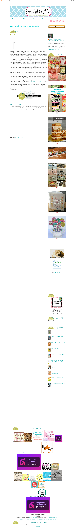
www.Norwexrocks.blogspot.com (36, 81)
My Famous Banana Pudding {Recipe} (58, 342)
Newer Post (12, 134)
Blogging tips (38, 526)
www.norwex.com (37, 82)
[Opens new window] (11, 89)
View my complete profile (54, 49)
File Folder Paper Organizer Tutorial (57, 330)
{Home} (13, 18)
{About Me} (51, 18)
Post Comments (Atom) (19, 137)
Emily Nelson (33, 517)
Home (29, 134)
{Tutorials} (36, 18)
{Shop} (29, 18)
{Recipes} (44, 18)
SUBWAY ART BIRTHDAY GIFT (57, 354)
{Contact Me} (21, 18)
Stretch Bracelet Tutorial (55, 348)
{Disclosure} (60, 18)
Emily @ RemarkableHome (55, 39)
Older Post (45, 134)
